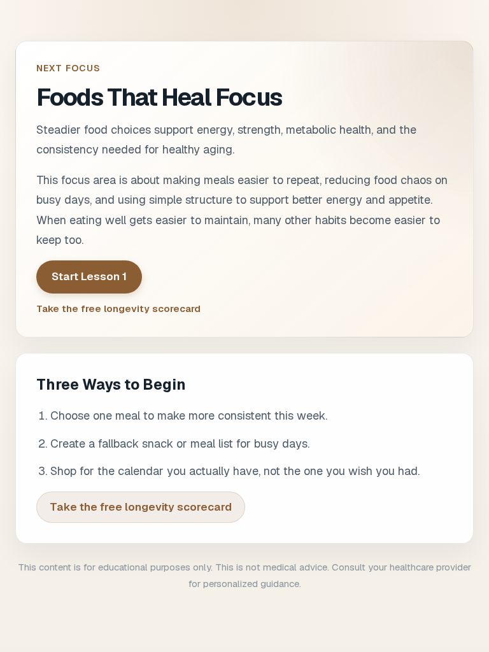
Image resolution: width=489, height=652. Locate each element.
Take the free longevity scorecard (118, 308)
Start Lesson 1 (89, 276)
